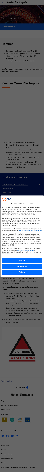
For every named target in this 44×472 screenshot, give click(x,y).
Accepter (22, 261)
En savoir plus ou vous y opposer (30, 230)
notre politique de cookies (25, 250)
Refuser (22, 272)
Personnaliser (22, 266)
